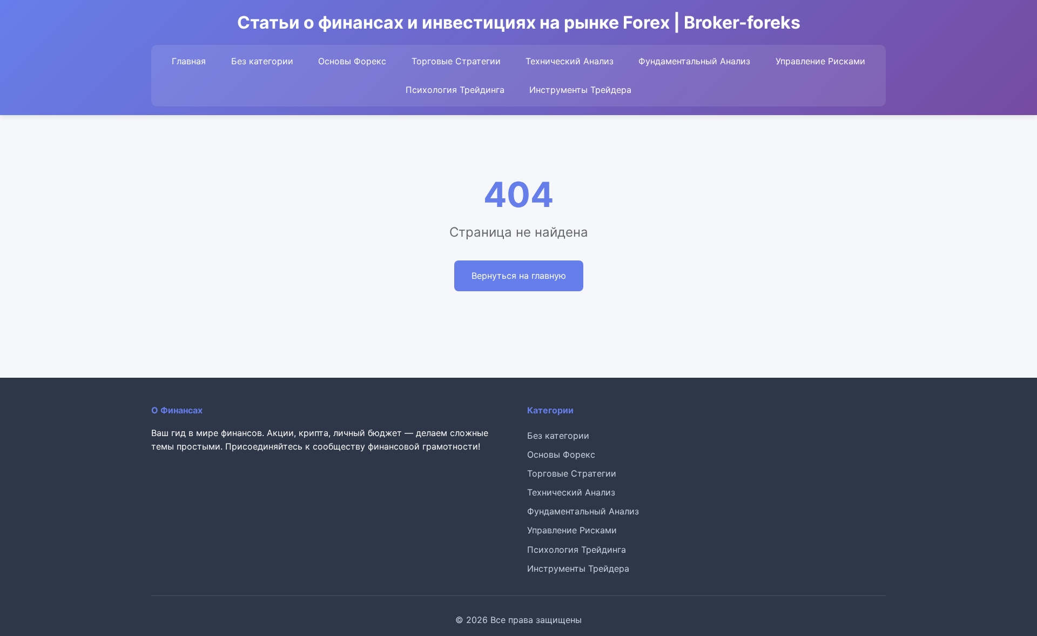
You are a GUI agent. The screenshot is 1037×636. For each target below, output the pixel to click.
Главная (189, 61)
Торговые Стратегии (456, 61)
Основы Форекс (352, 61)
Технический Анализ (570, 61)
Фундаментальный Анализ (694, 61)
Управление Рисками (820, 61)
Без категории (262, 61)
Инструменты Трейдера (580, 89)
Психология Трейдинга (455, 89)
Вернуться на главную (519, 275)
